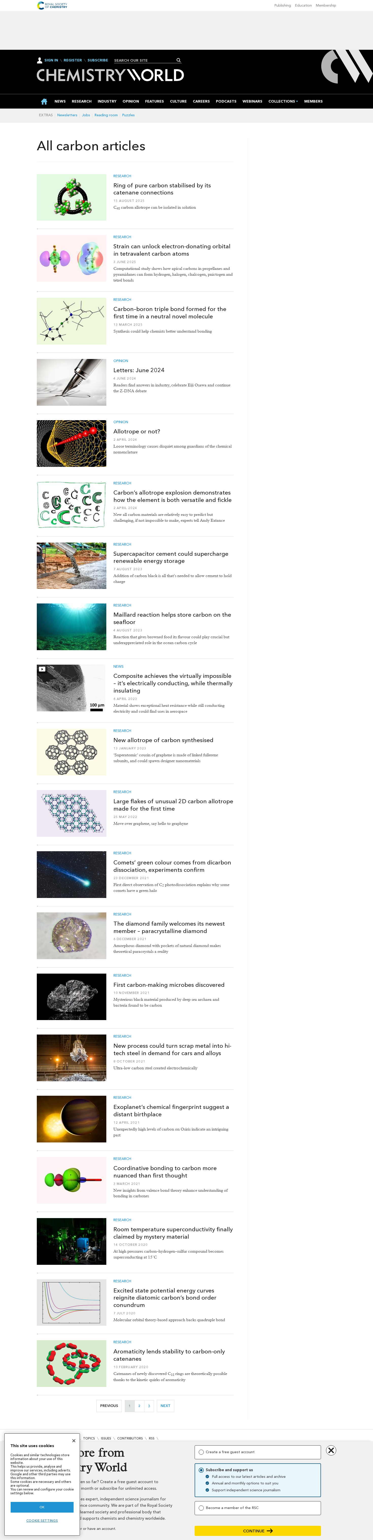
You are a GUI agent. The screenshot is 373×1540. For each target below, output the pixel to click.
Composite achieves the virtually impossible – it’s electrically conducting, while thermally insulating (172, 683)
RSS (152, 1438)
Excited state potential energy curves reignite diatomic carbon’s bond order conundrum (164, 1298)
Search (179, 60)
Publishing (283, 5)
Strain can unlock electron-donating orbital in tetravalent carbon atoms (171, 250)
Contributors (130, 1438)
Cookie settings (42, 1520)
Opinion (120, 361)
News (118, 667)
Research (122, 176)
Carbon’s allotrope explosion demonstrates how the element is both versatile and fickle (172, 496)
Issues (106, 1438)
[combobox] (146, 60)
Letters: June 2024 (139, 370)
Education (303, 5)
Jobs (86, 115)
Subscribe (98, 60)
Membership (326, 5)
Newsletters (67, 115)
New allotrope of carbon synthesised (163, 740)
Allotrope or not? (136, 431)
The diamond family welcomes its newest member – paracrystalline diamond (169, 927)
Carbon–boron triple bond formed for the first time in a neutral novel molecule (169, 312)
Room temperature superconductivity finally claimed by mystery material (173, 1233)
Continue (254, 1531)
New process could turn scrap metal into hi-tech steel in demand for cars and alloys (172, 1049)
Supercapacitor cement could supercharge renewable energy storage (170, 557)
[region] (42, 1484)
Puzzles (128, 115)
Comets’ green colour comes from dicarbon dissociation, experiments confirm (172, 866)
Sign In (51, 60)
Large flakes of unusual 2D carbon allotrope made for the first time (173, 805)
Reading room (106, 115)
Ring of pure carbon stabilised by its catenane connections (162, 189)
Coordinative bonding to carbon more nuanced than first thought (165, 1172)
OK (42, 1507)
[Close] (73, 1440)
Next (167, 1406)
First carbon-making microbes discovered (169, 984)
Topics (89, 1438)
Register (73, 60)
